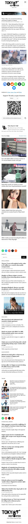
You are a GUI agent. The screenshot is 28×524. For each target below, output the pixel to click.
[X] (8, 84)
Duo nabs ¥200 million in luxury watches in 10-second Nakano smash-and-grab (13, 159)
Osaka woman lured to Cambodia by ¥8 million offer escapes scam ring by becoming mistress (18, 408)
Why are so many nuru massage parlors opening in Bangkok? (13, 447)
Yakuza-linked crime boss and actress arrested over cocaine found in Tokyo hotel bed (13, 211)
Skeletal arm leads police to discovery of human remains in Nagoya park (13, 355)
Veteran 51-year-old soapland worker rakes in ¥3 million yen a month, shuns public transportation (14, 265)
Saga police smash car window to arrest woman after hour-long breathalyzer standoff (14, 185)
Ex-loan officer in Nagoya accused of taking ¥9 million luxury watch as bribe (14, 365)
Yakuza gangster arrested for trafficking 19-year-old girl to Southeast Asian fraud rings (14, 425)
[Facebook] (5, 84)
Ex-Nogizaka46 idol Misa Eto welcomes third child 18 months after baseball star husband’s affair (18, 388)
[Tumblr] (19, 84)
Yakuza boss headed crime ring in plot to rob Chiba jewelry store (14, 489)
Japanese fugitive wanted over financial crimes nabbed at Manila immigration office (14, 458)
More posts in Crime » (22, 135)
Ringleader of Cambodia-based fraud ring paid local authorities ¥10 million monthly (13, 468)
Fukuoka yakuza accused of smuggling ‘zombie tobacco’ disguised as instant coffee (13, 481)
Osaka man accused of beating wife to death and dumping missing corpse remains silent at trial (14, 343)
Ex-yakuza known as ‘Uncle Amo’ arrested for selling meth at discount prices (13, 500)
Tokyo (20, 92)
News (15, 92)
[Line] (23, 84)
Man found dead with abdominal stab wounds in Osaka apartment (12, 320)
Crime (8, 92)
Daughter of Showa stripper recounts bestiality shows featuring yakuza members (14, 276)
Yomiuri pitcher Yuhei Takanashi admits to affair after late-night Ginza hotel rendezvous (17, 395)
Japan (12, 92)
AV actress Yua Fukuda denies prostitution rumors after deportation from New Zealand (17, 402)
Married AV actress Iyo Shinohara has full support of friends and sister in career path (17, 382)
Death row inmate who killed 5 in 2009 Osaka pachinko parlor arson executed (12, 332)
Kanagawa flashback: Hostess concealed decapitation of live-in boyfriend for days (13, 288)
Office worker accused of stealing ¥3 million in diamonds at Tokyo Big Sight (14, 238)
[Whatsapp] (16, 84)
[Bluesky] (14, 88)
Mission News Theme (10, 522)
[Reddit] (12, 84)
